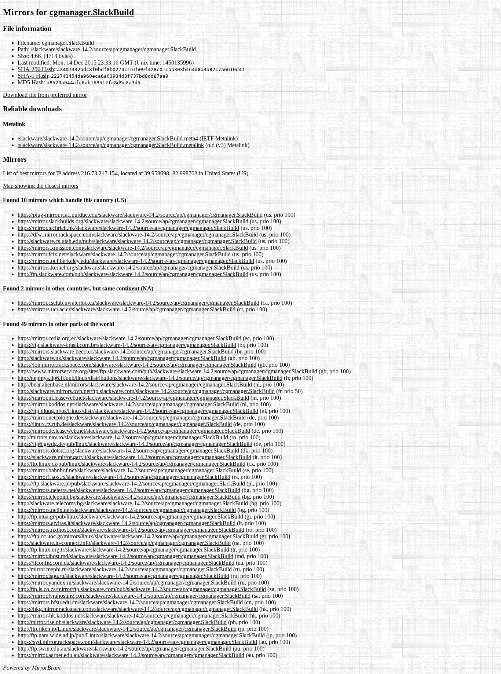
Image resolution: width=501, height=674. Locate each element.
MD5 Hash (31, 82)
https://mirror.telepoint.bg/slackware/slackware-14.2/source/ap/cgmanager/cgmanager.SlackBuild (129, 497)
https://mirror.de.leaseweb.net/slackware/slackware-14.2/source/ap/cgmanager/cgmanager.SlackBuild (134, 431)
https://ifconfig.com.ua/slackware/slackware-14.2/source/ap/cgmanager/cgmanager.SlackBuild (126, 563)
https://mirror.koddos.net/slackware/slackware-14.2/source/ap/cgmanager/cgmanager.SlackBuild (128, 404)
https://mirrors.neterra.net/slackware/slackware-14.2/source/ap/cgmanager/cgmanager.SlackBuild (129, 490)
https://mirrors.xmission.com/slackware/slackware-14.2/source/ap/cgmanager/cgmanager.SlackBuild (133, 248)
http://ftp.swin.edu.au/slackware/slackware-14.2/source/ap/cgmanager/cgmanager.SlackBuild (124, 648)
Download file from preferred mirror (45, 95)
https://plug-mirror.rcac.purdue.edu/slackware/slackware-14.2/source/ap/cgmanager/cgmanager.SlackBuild (140, 215)
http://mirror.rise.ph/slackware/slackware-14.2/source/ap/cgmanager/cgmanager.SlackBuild (122, 622)
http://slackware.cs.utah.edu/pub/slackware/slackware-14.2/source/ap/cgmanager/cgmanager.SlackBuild (137, 241)
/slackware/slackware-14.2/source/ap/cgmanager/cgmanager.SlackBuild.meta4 (108, 138)
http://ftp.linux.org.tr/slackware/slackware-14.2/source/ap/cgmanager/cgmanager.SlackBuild (123, 549)
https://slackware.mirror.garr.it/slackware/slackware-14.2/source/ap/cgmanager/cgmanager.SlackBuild (134, 457)
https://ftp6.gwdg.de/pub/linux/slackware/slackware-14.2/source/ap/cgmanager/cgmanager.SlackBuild (135, 444)
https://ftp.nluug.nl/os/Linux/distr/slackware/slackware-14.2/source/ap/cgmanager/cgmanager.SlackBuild (138, 411)
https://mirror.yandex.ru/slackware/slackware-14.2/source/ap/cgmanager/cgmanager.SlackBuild (127, 582)
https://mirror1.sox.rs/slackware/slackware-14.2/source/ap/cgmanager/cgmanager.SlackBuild (124, 477)
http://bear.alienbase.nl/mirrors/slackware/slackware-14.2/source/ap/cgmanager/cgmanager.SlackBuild (135, 384)
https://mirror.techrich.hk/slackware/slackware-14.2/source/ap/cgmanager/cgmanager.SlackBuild (128, 228)
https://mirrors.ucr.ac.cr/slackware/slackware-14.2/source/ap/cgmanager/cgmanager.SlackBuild (126, 309)
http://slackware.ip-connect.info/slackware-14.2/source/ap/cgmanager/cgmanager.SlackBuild (124, 543)
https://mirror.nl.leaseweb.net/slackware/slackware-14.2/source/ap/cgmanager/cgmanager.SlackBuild (133, 398)
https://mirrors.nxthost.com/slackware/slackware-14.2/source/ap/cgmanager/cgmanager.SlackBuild (131, 530)
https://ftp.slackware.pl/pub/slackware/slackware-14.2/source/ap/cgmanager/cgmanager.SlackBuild (131, 483)
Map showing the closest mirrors (40, 186)
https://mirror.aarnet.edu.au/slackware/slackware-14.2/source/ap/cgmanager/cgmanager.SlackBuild (131, 655)
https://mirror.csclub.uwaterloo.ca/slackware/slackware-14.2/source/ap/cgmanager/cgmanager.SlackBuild (138, 303)
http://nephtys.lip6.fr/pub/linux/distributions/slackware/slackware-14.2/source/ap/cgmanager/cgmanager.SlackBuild (150, 378)
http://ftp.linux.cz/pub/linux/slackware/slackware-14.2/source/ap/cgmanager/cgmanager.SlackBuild (131, 464)
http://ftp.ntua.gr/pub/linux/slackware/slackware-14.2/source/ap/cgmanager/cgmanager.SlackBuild (130, 516)
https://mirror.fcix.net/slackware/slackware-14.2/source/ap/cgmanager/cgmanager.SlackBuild (124, 254)
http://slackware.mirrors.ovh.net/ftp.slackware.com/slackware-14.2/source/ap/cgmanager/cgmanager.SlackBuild (146, 391)
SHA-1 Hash (33, 76)
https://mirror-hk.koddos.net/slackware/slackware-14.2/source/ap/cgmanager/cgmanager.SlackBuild (132, 615)
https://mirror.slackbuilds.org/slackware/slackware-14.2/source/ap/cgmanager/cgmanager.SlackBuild (133, 221)
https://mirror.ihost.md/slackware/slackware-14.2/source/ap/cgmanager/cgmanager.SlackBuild (125, 556)
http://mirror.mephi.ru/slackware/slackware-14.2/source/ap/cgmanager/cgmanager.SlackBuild (125, 569)
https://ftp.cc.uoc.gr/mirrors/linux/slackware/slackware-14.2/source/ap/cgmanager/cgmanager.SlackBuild (138, 536)
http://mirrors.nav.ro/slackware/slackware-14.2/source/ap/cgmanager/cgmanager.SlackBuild (123, 437)
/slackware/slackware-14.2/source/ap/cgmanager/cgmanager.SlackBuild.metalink (111, 145)
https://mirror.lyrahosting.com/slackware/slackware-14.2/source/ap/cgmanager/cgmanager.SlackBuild (134, 596)
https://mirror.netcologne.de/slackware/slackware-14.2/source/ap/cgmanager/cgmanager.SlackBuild (132, 417)
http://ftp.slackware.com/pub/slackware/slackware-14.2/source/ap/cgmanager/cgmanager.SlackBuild (133, 274)
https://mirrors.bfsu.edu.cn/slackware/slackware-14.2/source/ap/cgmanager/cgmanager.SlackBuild (130, 602)
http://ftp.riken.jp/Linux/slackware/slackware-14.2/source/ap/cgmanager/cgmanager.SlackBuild (127, 629)
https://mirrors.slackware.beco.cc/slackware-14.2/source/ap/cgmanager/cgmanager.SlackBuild (126, 351)
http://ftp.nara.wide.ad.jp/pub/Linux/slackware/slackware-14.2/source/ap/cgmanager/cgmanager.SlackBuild (141, 635)
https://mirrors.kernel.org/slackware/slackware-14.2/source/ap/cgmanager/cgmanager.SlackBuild (128, 267)
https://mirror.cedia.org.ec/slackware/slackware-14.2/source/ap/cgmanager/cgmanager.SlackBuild (129, 338)
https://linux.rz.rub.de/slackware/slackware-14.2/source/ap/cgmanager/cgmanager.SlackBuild (125, 424)
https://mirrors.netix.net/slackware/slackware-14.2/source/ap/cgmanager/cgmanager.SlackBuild (127, 510)
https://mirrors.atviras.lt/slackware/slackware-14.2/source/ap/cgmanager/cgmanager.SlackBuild (126, 523)
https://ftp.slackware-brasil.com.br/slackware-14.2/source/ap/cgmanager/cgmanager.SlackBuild (127, 345)
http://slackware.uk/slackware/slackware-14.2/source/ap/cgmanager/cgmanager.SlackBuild (122, 358)
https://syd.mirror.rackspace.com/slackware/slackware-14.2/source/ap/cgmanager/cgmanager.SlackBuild (137, 642)
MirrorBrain (46, 667)
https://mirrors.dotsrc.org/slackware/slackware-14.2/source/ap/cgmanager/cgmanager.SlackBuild (128, 450)
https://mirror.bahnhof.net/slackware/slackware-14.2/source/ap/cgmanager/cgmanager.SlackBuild (129, 470)
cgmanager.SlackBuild (92, 12)
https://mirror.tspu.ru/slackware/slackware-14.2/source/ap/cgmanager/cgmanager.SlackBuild (123, 576)
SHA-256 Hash (36, 69)
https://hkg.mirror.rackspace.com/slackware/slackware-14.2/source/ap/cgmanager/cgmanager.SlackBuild (138, 609)
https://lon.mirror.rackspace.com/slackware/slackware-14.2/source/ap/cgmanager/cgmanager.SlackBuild (137, 365)
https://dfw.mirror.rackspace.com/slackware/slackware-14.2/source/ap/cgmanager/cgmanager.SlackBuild (138, 234)
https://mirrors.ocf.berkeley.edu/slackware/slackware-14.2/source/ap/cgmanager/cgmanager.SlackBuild (136, 261)
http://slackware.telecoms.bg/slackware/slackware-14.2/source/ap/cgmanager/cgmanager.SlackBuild (133, 503)
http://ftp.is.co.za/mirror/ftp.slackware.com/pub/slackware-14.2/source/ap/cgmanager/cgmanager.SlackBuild (142, 589)
